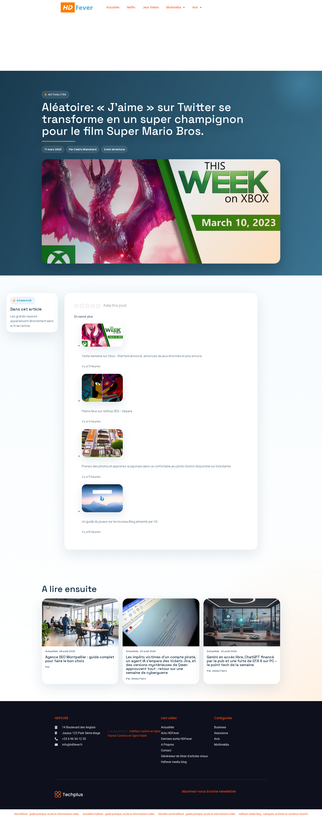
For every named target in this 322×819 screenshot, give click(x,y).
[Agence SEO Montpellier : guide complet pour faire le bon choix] (80, 622)
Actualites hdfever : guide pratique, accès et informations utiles (118, 813)
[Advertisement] (161, 43)
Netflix (131, 7)
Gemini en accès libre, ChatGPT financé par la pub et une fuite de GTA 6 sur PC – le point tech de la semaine (242, 661)
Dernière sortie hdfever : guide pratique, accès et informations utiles (196, 813)
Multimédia (173, 7)
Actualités (112, 7)
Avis (195, 7)
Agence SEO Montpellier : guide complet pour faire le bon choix (79, 659)
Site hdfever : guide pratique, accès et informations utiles (46, 813)
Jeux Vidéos (151, 7)
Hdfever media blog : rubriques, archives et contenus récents (273, 813)
